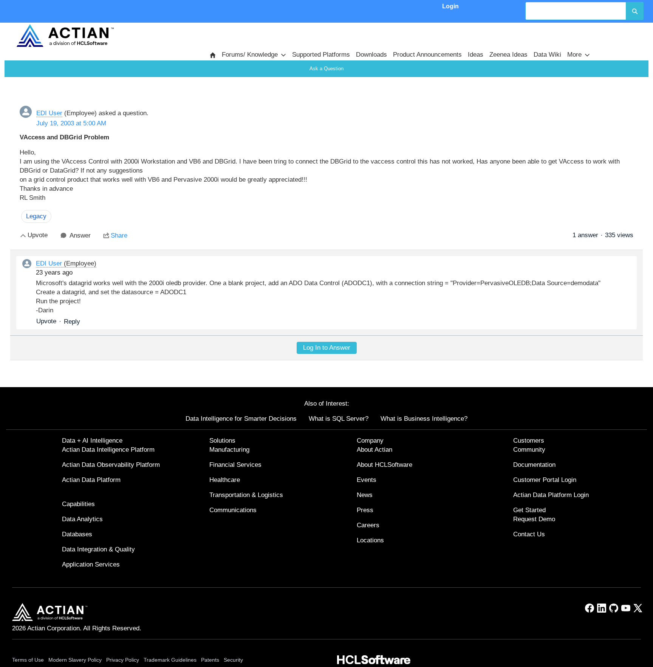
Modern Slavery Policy (75, 660)
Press (365, 510)
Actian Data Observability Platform (111, 464)
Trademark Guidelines (170, 660)
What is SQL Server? (338, 418)
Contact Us (529, 534)
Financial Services (235, 464)
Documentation (534, 464)
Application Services (91, 564)
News (365, 495)
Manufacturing (229, 449)
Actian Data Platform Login (551, 495)
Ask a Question (326, 68)
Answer (80, 235)
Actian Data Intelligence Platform (108, 449)
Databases (77, 534)
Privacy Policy (122, 660)
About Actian (374, 449)
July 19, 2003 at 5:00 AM (71, 123)
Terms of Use (28, 660)
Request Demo (534, 519)
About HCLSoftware (384, 464)
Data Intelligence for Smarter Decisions (241, 418)
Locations (370, 540)
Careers (368, 525)
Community (529, 449)
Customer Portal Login (544, 479)
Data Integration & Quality (98, 549)
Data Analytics (82, 519)
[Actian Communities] (65, 35)
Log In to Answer (326, 347)
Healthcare (224, 479)
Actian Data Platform (91, 479)
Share (119, 235)
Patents (210, 660)
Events (366, 479)
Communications (233, 510)
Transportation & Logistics (246, 495)
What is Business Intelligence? (424, 418)
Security (233, 660)
